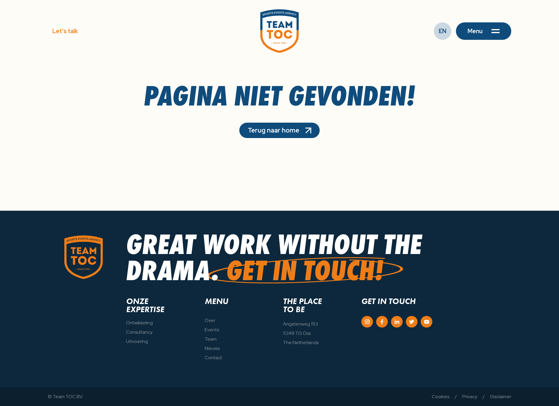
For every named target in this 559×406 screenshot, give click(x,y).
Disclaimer (500, 397)
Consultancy (139, 332)
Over (210, 320)
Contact (213, 358)
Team (211, 339)
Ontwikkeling (139, 323)
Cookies (440, 397)
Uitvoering (137, 341)
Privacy (469, 397)
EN (442, 31)
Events (212, 330)
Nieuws (212, 348)
